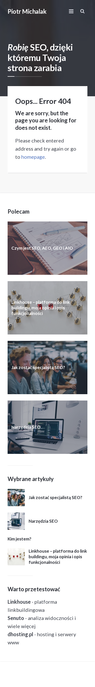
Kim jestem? (19, 538)
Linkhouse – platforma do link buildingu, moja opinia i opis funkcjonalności (40, 307)
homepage (33, 157)
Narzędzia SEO (26, 427)
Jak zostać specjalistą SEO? (38, 367)
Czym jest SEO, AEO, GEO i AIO (42, 248)
